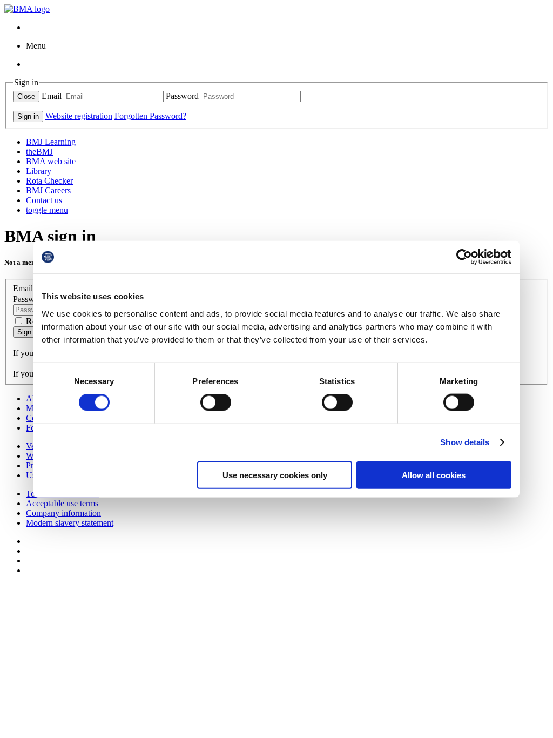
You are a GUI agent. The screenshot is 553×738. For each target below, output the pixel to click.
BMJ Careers (48, 190)
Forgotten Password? (150, 115)
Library (38, 171)
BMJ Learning (51, 141)
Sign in (28, 332)
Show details (464, 442)
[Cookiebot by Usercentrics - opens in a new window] (464, 257)
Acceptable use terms (62, 503)
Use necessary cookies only (274, 474)
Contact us (44, 200)
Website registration (78, 115)
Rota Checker (49, 180)
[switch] (215, 402)
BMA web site (51, 161)
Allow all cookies (434, 474)
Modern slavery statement (69, 522)
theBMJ (39, 151)
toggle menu (47, 209)
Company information (63, 513)
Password (182, 95)
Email (52, 95)
